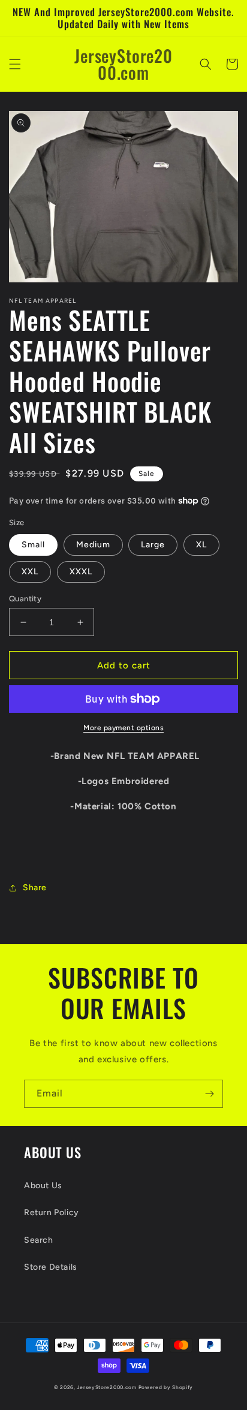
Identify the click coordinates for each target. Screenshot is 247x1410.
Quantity (25, 598)
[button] (15, 64)
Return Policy (51, 1212)
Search (38, 1240)
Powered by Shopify (166, 1387)
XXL (30, 572)
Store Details (50, 1267)
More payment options (123, 728)
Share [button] (35, 887)
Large (153, 545)
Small (33, 545)
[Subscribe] (209, 1094)
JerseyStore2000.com (106, 1387)
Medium (93, 545)
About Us (43, 1185)
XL (201, 545)
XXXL (81, 572)
